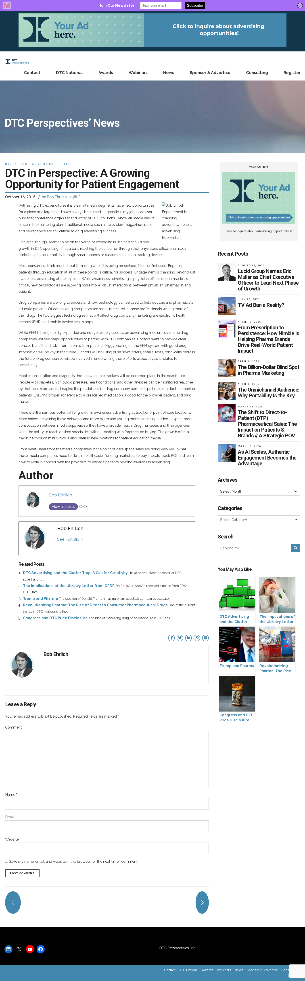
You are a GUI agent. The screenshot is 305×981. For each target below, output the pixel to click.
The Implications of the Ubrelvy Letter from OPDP (69, 586)
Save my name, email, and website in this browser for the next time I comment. (73, 861)
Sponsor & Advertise (210, 72)
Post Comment (22, 873)
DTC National (69, 72)
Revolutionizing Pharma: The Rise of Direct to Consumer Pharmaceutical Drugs (95, 605)
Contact (32, 72)
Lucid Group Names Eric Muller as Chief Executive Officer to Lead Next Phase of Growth (268, 280)
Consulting (257, 72)
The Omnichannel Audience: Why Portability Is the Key (268, 393)
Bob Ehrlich (60, 494)
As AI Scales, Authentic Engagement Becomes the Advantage (267, 458)
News (168, 72)
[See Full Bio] (82, 539)
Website (12, 839)
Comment (13, 727)
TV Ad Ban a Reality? (261, 305)
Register (292, 72)
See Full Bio (68, 539)
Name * (11, 794)
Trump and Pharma (40, 598)
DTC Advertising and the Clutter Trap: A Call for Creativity (75, 573)
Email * (10, 817)
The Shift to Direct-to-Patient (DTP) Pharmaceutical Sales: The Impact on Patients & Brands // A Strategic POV (267, 424)
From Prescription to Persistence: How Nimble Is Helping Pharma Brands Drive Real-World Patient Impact (268, 339)
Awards (105, 72)
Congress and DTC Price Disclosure (55, 618)
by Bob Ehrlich (54, 197)
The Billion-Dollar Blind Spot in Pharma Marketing (268, 370)
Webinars (138, 72)
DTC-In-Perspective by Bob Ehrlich (38, 164)
